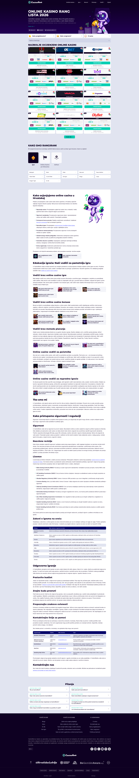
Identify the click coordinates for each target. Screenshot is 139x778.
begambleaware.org (63, 644)
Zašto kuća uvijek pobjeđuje (69, 721)
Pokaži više (68, 137)
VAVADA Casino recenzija (69, 109)
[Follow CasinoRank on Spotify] (105, 749)
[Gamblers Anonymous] (75, 762)
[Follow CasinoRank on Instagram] (95, 749)
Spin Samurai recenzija (41, 87)
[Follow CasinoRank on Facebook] (91, 749)
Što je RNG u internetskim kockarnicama (69, 729)
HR (30, 749)
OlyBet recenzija (97, 131)
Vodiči (102, 2)
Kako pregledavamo (94, 727)
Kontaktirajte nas (95, 724)
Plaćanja (94, 2)
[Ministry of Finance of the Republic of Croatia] (31, 762)
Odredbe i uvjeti (48, 775)
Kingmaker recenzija (97, 109)
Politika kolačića (71, 775)
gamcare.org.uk (62, 648)
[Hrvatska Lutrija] (46, 762)
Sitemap (93, 775)
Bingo (43, 721)
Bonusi (86, 2)
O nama (95, 721)
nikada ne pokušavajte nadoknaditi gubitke (54, 584)
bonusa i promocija (41, 222)
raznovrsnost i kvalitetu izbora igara (65, 225)
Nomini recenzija (42, 109)
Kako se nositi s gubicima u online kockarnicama (69, 732)
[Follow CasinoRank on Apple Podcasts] (109, 749)
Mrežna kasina (70, 2)
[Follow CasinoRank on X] (98, 749)
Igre (79, 2)
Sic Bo (43, 727)
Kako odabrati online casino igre (69, 724)
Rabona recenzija (69, 87)
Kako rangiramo (94, 729)
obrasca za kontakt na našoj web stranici (44, 670)
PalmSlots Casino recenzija (41, 131)
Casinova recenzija (69, 131)
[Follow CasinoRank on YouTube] (102, 749)
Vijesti (109, 2)
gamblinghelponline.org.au (64, 652)
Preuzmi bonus (42, 62)
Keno (43, 724)
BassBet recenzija (97, 65)
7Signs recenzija (97, 87)
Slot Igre (43, 729)
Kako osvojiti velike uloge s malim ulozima (69, 727)
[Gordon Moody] (65, 762)
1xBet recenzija (69, 65)
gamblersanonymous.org (64, 635)
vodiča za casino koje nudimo (49, 270)
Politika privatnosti (95, 732)
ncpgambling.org (62, 639)
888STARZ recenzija (41, 65)
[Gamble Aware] (92, 762)
